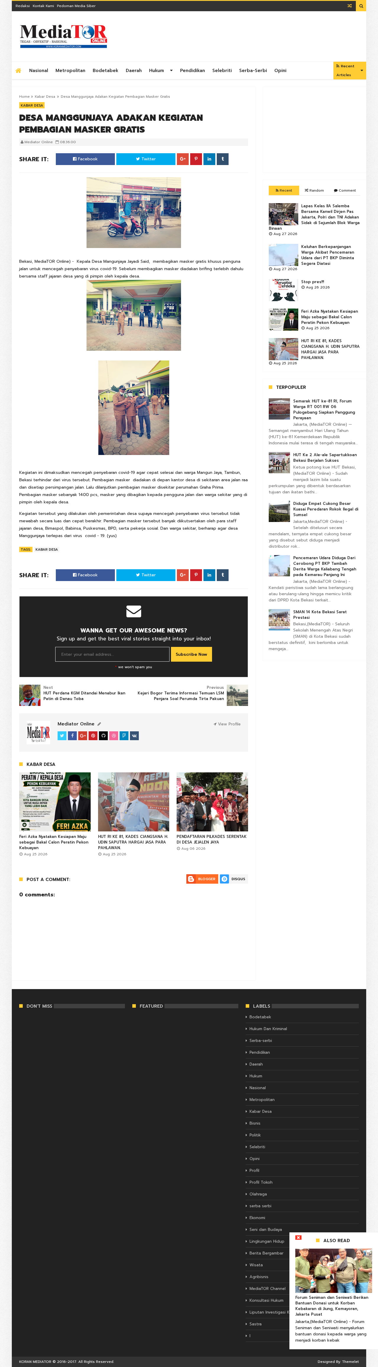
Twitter (148, 159)
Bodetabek (105, 70)
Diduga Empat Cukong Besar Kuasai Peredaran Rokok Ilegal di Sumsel (325, 509)
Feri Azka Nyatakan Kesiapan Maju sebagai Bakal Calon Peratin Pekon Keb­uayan (53, 842)
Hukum (156, 70)
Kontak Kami (43, 6)
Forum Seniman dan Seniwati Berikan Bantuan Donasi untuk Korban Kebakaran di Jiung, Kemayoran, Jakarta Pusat (331, 1306)
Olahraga (258, 1194)
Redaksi (23, 6)
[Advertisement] (314, 130)
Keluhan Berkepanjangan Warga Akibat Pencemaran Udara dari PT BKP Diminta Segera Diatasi (327, 255)
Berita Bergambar (267, 1253)
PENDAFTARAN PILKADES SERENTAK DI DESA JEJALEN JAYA (212, 839)
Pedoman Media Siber (76, 6)
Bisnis (255, 1123)
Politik (255, 1135)
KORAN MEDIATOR (35, 1361)
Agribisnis (259, 1277)
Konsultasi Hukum (267, 1300)
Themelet (350, 1361)
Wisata (256, 1265)
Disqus (238, 879)
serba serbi (260, 1206)
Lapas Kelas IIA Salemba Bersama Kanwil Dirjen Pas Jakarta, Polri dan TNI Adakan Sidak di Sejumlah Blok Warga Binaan (314, 217)
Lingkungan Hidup (267, 1241)
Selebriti (222, 70)
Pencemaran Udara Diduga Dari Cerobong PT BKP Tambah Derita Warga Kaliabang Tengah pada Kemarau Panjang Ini (324, 566)
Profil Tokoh (261, 1182)
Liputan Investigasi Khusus (275, 1312)
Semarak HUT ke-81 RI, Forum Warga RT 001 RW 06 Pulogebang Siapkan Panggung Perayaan (324, 409)
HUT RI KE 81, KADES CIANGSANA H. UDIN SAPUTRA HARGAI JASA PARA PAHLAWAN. (133, 842)
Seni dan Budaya (266, 1229)
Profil (254, 1170)
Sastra (256, 1324)
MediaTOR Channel (268, 1288)
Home (24, 96)
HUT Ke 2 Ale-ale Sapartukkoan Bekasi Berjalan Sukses (325, 457)
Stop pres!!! (312, 282)
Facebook (87, 159)
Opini (280, 70)
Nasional (38, 70)
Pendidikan (192, 70)
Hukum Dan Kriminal (268, 1029)
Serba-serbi (253, 70)
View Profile (228, 724)
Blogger (206, 879)
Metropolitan (70, 70)
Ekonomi (257, 1218)
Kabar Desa (45, 96)
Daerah (134, 70)
